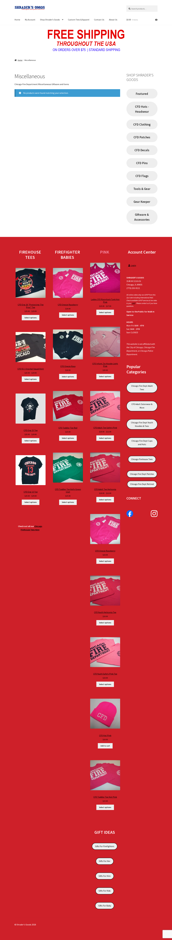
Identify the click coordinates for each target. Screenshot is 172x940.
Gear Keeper (142, 202)
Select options (30, 317)
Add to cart (105, 746)
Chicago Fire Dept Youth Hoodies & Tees (142, 424)
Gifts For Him (105, 876)
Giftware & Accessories (142, 217)
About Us (113, 19)
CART (133, 303)
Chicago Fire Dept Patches (142, 474)
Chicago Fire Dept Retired (142, 484)
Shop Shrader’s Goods (50, 19)
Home (17, 19)
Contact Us (99, 19)
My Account (30, 19)
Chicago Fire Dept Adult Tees (142, 388)
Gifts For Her (104, 861)
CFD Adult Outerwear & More (141, 406)
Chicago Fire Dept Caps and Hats (142, 442)
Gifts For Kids (105, 890)
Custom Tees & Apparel (78, 19)
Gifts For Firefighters (104, 846)
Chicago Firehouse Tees (142, 459)
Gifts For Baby (104, 905)
